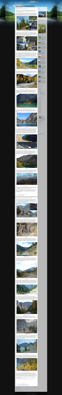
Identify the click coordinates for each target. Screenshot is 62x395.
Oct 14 (41, 92)
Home (16, 6)
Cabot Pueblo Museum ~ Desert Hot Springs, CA (43, 51)
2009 (39, 111)
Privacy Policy (23, 6)
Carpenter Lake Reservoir (23, 384)
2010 (39, 110)
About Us (20, 6)
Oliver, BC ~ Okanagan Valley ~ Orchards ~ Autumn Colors (43, 56)
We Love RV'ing (19, 3)
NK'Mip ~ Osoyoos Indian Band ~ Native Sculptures (43, 75)
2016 (39, 105)
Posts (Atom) (20, 388)
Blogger (34, 393)
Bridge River (19, 384)
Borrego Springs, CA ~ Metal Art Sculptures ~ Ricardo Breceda (43, 42)
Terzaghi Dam (27, 384)
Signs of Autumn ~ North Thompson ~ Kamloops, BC (43, 117)
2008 (39, 112)
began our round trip (20, 10)
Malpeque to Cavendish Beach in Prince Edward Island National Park (43, 66)
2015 (39, 106)
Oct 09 (41, 96)
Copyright (27, 6)
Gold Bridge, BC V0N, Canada (21, 195)
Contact (30, 6)
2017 (39, 104)
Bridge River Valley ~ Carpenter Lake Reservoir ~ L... (43, 95)
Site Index (33, 6)
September (41, 98)
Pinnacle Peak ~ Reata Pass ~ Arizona (43, 80)
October (40, 91)
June (40, 99)
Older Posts (35, 387)
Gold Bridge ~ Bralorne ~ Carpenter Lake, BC (42, 93)
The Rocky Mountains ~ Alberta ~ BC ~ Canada (43, 70)
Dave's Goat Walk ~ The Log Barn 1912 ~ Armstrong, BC (43, 61)
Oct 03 (41, 97)
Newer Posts (18, 387)
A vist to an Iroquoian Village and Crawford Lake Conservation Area (43, 37)
